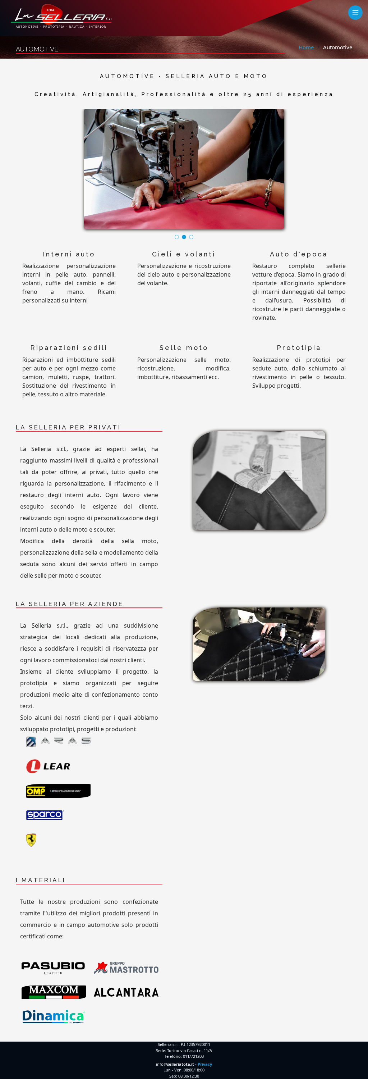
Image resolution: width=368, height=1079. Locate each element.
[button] (177, 237)
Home (306, 47)
